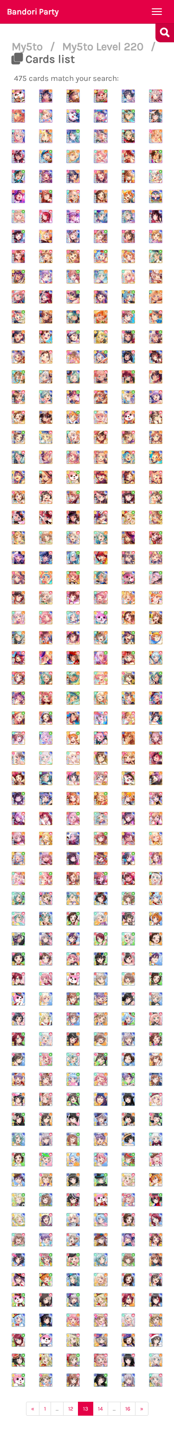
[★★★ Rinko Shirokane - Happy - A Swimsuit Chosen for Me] (155, 718)
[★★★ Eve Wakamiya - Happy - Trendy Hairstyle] (18, 617)
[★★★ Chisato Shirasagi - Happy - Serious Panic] (100, 698)
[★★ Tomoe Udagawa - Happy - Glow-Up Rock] (128, 1299)
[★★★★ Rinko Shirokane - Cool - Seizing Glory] (128, 96)
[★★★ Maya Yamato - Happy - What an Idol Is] (45, 537)
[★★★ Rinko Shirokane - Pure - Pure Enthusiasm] (18, 798)
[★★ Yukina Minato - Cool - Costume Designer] (100, 1119)
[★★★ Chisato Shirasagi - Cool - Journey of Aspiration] (155, 838)
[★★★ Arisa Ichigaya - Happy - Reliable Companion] (155, 818)
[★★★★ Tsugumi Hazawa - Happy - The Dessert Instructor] (100, 196)
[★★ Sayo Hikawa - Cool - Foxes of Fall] (45, 918)
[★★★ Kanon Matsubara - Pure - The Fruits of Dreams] (100, 256)
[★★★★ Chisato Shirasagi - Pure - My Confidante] (18, 216)
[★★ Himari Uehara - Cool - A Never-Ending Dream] (128, 1199)
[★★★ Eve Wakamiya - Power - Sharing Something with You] (73, 537)
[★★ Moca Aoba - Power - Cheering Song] (45, 1159)
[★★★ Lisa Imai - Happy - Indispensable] (128, 738)
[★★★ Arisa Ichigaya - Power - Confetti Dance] (73, 256)
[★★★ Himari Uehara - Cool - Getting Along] (100, 497)
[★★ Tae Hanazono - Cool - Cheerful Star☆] (18, 1059)
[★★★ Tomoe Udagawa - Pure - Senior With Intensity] (128, 377)
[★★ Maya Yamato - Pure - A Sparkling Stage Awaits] (128, 1259)
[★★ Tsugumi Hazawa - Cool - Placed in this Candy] (128, 1059)
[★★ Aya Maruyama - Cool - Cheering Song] (100, 1159)
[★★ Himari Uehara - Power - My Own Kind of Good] (100, 1360)
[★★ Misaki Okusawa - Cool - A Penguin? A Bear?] (45, 1340)
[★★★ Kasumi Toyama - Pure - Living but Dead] (128, 337)
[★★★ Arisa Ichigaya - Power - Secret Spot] (128, 718)
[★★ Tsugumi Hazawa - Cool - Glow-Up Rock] (128, 1279)
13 (85, 1408)
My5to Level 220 (104, 46)
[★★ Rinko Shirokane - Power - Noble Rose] (128, 999)
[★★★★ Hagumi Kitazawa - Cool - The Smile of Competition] (128, 196)
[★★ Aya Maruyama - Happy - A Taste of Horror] (73, 959)
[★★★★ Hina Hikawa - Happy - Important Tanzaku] (100, 216)
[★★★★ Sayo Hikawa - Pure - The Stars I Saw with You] (73, 136)
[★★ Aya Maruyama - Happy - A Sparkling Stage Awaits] (73, 1320)
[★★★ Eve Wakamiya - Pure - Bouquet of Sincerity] (45, 738)
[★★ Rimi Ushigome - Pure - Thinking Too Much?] (155, 1119)
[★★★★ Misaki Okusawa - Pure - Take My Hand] (73, 116)
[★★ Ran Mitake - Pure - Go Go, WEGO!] (18, 1119)
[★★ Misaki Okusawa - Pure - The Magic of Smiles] (18, 1299)
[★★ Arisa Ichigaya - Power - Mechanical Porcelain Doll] (45, 898)
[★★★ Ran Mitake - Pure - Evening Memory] (155, 758)
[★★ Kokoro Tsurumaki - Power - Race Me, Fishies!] (128, 1179)
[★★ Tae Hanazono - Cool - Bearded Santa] (155, 1340)
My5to (28, 46)
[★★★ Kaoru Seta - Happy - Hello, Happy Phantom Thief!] (155, 778)
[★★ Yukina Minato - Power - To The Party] (45, 1139)
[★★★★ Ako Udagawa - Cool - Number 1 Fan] (45, 176)
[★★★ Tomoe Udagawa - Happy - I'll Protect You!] (100, 557)
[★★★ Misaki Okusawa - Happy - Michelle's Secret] (100, 858)
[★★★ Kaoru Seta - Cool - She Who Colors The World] (128, 838)
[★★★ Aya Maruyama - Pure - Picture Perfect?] (73, 577)
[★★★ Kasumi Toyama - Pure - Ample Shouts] (155, 537)
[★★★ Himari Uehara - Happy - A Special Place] (45, 657)
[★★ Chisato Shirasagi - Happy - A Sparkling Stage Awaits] (100, 1279)
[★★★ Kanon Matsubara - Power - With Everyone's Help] (128, 457)
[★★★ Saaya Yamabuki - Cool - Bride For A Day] (18, 758)
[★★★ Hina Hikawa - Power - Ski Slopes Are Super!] (73, 617)
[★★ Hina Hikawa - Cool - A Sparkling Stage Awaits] (100, 1259)
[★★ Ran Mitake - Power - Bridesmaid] (128, 959)
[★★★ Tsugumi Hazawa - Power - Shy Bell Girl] (45, 357)
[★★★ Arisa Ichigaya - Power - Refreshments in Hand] (128, 437)
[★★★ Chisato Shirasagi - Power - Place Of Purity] (73, 758)
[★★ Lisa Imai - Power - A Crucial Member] (73, 1380)
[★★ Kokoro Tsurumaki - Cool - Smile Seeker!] (45, 1019)
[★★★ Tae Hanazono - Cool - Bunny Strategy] (100, 758)
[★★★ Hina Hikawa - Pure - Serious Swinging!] (73, 698)
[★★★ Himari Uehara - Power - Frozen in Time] (155, 477)
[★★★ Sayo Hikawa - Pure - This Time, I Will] (73, 557)
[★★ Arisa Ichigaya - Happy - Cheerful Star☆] (100, 1019)
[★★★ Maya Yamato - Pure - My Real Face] (100, 838)
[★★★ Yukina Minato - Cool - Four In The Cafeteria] (155, 738)
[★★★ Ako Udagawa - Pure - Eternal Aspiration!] (18, 698)
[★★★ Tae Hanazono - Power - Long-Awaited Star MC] (18, 397)
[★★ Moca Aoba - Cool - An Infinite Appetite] (73, 1239)
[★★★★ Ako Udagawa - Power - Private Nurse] (73, 216)
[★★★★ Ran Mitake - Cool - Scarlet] (18, 156)
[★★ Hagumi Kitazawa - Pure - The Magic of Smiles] (45, 1279)
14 (100, 1408)
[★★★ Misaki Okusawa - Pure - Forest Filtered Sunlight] (73, 477)
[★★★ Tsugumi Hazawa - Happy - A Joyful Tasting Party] (128, 617)
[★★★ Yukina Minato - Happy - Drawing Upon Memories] (155, 276)
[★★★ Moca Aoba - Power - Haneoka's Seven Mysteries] (100, 718)
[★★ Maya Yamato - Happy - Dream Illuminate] (100, 1039)
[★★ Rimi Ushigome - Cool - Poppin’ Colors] (18, 1259)
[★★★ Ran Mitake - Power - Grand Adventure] (100, 437)
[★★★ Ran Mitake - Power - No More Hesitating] (128, 878)
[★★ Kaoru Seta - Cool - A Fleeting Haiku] (73, 939)
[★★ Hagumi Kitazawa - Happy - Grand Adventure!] (155, 1179)
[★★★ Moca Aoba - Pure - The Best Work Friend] (128, 657)
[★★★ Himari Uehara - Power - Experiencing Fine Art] (18, 297)
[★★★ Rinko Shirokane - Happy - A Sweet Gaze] (45, 417)
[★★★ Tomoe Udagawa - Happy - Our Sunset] (100, 477)
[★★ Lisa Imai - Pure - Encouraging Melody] (128, 1159)
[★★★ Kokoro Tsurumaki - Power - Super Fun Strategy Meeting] (45, 437)
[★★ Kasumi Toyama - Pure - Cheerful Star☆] (155, 1039)
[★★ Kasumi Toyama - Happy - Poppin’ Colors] (155, 1239)
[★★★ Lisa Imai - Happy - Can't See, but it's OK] (45, 317)
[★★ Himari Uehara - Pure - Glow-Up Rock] (73, 1259)
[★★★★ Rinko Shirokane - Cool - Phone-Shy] (155, 216)
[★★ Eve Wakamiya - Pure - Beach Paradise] (128, 939)
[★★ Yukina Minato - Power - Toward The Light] (45, 939)
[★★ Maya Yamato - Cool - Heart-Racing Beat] (45, 1199)
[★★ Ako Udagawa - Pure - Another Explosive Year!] (128, 1079)
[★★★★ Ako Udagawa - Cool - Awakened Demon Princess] (100, 116)
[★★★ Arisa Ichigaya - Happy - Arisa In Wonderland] (128, 758)
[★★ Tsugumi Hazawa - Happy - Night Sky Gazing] (128, 1340)
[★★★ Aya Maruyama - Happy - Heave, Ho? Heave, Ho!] (100, 678)
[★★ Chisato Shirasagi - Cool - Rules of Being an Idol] (73, 1219)
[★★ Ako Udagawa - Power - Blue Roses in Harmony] (128, 1239)
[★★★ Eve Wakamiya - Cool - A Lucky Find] (155, 878)
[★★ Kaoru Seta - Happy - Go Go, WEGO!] (100, 1099)
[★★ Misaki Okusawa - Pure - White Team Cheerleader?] (18, 1380)
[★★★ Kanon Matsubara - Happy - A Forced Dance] (45, 577)
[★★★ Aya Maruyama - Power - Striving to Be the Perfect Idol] (100, 597)
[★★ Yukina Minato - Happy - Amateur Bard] (100, 1239)
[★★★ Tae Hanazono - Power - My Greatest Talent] (155, 417)
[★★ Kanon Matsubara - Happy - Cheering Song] (73, 1159)
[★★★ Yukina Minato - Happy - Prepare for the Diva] (45, 858)
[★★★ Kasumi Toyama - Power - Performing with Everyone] (73, 597)
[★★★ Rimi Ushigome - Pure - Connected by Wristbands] (73, 337)
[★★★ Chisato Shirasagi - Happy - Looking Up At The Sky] (155, 297)
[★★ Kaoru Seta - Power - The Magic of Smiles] (18, 1279)
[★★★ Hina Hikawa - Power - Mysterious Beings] (100, 818)
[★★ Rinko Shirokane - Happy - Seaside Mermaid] (73, 1179)
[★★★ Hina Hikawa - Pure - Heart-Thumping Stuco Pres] (155, 256)
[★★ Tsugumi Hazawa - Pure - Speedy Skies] (155, 979)
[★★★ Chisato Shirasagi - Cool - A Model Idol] (100, 417)
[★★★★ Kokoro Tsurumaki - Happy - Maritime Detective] (45, 236)
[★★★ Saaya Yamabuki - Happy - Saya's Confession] (18, 577)
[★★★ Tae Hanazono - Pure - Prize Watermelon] (155, 497)
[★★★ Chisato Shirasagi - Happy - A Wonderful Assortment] (73, 437)
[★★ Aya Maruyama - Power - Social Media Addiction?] (45, 979)
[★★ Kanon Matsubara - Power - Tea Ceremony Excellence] (100, 1219)
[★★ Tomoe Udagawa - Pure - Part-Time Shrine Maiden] (18, 1340)
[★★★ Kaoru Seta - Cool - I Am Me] (18, 477)
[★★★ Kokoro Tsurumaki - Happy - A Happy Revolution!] (128, 698)
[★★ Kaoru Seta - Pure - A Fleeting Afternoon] (18, 939)
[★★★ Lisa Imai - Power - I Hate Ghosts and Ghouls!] (128, 537)
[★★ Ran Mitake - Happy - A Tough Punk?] (128, 1119)
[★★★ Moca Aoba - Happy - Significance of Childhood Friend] (18, 838)
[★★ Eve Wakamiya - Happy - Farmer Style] (100, 918)
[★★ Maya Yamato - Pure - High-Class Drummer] (128, 898)
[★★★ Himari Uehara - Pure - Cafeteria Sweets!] (18, 317)
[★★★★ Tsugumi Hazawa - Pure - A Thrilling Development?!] (155, 156)
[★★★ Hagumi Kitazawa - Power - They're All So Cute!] (155, 637)
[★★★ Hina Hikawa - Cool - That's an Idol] (45, 397)
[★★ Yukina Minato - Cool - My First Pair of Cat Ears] (128, 1380)
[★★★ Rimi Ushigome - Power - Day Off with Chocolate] (45, 497)
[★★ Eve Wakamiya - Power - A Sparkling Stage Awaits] (128, 1320)
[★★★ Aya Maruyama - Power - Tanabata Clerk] (100, 738)
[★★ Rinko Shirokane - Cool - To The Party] (128, 1139)
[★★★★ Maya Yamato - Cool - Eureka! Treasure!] (128, 176)
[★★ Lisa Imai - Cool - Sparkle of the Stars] (155, 1079)
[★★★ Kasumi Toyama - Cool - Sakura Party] (73, 798)
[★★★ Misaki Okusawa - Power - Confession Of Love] (128, 778)
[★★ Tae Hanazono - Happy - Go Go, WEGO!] (45, 1119)
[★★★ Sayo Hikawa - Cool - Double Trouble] (73, 838)
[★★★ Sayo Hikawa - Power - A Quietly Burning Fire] (18, 457)
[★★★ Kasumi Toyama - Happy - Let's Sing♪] (18, 497)
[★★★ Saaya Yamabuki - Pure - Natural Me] (128, 317)
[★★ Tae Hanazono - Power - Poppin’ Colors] (155, 1279)
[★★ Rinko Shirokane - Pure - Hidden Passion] (100, 959)
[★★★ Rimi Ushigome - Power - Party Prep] (73, 657)
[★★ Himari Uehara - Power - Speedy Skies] (155, 1019)
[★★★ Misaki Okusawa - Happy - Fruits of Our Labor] (128, 417)
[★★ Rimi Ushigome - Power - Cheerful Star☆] (18, 1019)
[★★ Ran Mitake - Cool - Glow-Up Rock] (155, 1299)
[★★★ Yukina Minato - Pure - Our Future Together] (155, 337)
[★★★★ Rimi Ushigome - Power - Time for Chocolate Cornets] (128, 236)
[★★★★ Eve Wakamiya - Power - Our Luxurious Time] (155, 96)
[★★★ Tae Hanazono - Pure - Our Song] (128, 858)
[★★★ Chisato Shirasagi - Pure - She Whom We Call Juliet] (18, 718)
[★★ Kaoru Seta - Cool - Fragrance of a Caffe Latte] (18, 1179)
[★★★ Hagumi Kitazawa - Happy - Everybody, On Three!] (128, 798)
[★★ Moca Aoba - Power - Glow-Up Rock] (45, 1299)
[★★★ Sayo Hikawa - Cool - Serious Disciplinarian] (73, 377)
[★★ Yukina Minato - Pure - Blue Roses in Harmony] (73, 1299)
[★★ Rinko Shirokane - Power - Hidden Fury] (73, 1119)
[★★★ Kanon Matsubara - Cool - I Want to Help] (155, 698)
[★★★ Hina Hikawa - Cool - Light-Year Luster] (45, 778)
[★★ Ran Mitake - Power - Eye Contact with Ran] (73, 1199)
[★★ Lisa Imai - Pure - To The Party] (73, 1139)
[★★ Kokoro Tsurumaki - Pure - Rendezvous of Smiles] (18, 1199)
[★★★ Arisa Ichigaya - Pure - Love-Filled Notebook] (155, 557)
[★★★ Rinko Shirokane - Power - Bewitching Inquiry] (128, 357)
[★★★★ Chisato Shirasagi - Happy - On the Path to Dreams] (73, 156)
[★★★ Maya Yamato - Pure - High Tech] (18, 377)
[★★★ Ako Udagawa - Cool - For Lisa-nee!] (18, 357)
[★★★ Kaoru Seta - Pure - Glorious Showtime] (73, 397)
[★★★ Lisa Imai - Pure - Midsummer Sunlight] (73, 497)
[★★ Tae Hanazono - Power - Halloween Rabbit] (128, 918)
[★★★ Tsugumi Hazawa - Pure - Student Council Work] (45, 718)
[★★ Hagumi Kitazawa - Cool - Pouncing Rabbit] (155, 918)
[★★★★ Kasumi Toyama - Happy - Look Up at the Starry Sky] (100, 176)
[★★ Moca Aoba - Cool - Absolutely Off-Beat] (100, 979)
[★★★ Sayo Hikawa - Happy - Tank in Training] (18, 637)
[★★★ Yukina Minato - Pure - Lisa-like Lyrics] (100, 657)
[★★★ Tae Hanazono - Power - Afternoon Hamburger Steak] (128, 557)
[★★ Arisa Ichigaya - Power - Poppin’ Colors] (100, 1320)
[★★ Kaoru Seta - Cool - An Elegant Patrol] (155, 959)
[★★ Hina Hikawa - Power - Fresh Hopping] (18, 918)
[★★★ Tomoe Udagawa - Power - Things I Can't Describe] (18, 657)
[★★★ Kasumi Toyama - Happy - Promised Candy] (155, 858)
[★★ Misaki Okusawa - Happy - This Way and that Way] (100, 1199)
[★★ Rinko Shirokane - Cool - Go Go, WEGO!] (128, 1099)
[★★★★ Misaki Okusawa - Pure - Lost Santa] (100, 96)
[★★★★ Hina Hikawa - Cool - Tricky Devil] (128, 136)
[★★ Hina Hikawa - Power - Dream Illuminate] (73, 1059)
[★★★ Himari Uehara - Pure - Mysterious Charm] (73, 818)
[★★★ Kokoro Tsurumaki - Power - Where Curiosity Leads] (100, 337)
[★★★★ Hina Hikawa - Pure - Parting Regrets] (128, 116)
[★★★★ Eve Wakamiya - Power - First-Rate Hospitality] (73, 196)
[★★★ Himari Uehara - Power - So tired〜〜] (100, 377)
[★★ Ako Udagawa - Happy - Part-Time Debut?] (18, 1079)
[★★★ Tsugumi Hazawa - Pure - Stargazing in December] (18, 437)
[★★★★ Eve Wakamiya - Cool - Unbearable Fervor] (18, 136)
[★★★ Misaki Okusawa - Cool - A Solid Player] (128, 577)
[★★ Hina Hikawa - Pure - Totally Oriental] (18, 898)
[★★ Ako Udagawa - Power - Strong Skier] (45, 1239)
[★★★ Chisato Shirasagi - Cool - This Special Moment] (128, 276)
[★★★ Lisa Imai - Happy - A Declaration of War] (155, 437)
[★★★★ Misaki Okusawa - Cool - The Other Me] (18, 96)
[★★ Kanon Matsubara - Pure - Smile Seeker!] (128, 1019)
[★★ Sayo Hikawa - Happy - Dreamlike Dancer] (73, 898)
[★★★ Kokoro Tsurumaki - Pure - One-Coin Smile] (128, 397)
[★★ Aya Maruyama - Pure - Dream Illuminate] (45, 1059)
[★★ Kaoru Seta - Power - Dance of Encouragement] (45, 1219)
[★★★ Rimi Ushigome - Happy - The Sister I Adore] (73, 778)
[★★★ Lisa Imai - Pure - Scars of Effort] (100, 878)
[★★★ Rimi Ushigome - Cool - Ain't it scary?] (100, 297)
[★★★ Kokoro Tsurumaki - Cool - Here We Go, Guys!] (128, 597)
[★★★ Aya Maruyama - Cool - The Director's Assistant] (73, 457)
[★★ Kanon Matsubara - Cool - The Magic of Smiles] (18, 1320)
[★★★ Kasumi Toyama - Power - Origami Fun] (18, 678)
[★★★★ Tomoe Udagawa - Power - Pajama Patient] (45, 216)
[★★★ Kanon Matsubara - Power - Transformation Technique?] (155, 657)
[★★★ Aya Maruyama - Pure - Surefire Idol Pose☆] (45, 878)
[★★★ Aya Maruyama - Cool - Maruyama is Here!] (45, 617)
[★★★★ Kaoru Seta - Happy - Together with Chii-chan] (73, 96)
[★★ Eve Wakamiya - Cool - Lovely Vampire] (155, 1139)
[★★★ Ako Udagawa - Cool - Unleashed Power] (45, 276)
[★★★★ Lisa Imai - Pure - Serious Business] (45, 196)
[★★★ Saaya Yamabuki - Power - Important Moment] (155, 798)
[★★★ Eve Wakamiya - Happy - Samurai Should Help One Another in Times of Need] (18, 878)
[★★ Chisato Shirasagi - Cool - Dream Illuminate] (45, 999)
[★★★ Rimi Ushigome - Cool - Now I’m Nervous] (73, 637)
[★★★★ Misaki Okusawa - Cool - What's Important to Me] (155, 196)
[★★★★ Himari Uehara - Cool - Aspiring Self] (18, 116)
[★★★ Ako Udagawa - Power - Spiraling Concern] (155, 397)
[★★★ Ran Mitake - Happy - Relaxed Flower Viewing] (155, 377)
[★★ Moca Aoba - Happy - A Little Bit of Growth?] (100, 1340)
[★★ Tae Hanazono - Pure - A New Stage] (100, 1059)
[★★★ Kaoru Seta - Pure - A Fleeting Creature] (128, 637)
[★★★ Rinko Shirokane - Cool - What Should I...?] (73, 858)
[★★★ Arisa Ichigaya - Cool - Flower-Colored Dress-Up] (73, 357)
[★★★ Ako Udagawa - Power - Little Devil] (18, 818)
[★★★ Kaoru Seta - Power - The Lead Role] (45, 457)
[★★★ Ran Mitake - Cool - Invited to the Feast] (155, 357)
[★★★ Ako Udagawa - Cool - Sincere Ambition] (45, 798)
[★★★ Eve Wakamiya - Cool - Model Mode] (45, 758)
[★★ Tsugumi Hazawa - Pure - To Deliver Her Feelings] (73, 918)
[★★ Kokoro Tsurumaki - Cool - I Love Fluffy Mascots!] (18, 1219)
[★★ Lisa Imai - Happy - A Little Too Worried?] (155, 1059)
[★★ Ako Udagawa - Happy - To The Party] (100, 1139)
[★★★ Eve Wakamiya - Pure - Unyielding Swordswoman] (155, 577)
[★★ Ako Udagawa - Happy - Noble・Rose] (100, 999)
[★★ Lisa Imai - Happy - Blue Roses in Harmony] (155, 1259)
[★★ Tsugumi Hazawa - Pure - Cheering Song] (18, 1159)
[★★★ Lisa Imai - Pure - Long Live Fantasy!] (73, 276)
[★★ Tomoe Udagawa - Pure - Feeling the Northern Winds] (100, 939)
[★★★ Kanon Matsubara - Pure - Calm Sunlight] (128, 297)
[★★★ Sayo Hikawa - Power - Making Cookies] (45, 678)
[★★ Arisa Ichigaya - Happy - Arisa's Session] (45, 1179)
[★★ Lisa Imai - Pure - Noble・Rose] (73, 999)
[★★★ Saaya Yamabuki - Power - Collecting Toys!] (45, 256)
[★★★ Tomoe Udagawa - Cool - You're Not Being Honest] (45, 818)
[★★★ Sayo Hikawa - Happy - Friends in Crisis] (100, 276)
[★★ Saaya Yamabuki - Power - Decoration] (45, 1079)
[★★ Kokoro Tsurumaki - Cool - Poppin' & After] (45, 1360)
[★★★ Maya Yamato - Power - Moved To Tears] (18, 738)
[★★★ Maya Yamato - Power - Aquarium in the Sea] (155, 317)
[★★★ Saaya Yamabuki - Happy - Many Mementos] (45, 637)
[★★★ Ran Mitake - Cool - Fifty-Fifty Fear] (73, 718)
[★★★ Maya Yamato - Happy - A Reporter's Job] (100, 637)
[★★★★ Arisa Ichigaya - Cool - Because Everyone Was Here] (45, 116)
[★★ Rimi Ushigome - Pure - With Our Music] (18, 959)
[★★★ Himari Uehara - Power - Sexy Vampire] (45, 698)
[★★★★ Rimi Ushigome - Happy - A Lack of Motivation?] (73, 176)
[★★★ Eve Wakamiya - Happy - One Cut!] (45, 377)
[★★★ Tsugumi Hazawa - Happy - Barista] (73, 517)
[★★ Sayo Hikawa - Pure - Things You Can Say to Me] (100, 1179)
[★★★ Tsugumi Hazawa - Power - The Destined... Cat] (18, 417)
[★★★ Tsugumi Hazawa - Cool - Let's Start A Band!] (18, 778)
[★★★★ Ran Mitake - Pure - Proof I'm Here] (18, 236)
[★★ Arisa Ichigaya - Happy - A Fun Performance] (155, 1320)
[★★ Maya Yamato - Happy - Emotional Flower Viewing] (128, 979)
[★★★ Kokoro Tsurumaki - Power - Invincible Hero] (45, 838)
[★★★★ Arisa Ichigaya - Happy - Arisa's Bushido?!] (155, 136)
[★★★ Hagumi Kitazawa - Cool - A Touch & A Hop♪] (128, 256)
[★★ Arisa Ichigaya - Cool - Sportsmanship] (45, 1380)
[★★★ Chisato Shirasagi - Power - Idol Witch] (45, 477)
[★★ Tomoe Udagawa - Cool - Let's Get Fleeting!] (155, 1219)
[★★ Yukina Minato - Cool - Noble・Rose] (128, 1039)
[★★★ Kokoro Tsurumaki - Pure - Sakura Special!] (100, 798)
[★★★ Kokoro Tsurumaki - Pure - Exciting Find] (128, 517)
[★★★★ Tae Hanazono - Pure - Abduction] (18, 176)
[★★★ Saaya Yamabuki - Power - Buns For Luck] (100, 778)
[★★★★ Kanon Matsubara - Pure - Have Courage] (45, 156)
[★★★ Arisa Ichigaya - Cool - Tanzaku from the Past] (18, 537)
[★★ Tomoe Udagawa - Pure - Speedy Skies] (18, 1039)
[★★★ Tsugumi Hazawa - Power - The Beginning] (73, 878)
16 (127, 1408)
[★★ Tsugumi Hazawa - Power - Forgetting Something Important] (128, 1219)
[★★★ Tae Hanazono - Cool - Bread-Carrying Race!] (128, 678)
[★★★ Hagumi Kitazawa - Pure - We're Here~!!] (73, 417)
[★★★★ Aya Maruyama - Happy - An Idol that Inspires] (100, 156)
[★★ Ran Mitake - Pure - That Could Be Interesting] (155, 1199)
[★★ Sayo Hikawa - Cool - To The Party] (18, 1139)
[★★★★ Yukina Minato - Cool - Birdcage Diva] (73, 236)
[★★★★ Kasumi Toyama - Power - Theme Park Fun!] (18, 256)
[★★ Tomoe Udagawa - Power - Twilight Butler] (18, 979)
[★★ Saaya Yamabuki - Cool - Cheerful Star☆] (73, 1019)
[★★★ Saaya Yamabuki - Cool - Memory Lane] (100, 397)
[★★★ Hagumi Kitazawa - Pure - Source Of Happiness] (73, 738)
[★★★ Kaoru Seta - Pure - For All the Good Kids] (18, 276)
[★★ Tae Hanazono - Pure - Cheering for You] (73, 1099)
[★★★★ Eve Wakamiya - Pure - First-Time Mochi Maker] (155, 176)
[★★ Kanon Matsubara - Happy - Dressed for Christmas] (155, 898)
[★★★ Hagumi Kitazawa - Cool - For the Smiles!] (155, 457)
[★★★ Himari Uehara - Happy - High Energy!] (100, 457)
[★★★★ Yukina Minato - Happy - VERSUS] (100, 136)
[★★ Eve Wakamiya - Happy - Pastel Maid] (155, 1360)
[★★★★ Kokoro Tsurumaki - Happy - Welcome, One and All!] (45, 136)
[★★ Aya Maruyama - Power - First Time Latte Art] (155, 1159)
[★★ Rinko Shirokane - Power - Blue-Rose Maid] (128, 1360)
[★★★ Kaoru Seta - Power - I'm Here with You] (100, 517)
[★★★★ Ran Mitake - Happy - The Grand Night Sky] (18, 196)
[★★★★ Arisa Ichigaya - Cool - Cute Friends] (155, 236)
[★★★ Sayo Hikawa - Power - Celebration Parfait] (73, 317)
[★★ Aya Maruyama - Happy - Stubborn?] (100, 1079)
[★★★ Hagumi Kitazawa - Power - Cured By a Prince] (155, 597)
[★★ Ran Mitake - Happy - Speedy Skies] (73, 1039)
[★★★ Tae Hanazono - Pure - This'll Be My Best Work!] (73, 297)
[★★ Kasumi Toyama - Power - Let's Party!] (45, 959)
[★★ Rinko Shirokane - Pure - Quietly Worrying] (100, 1380)
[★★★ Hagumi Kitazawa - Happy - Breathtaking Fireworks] (100, 317)
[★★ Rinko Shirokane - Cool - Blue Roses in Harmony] (45, 1320)
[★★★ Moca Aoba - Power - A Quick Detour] (45, 597)
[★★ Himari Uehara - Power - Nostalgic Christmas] (45, 1099)
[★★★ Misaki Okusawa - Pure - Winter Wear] (100, 617)
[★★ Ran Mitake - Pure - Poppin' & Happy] (18, 1360)
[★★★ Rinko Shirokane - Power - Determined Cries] (45, 557)
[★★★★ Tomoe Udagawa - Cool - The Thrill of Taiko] (128, 156)
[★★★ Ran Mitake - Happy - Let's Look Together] (18, 337)
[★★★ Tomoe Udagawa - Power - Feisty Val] (45, 517)
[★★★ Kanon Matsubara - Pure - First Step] (18, 858)
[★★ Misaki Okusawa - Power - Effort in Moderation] (73, 979)
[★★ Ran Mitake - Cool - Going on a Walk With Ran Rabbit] (100, 898)
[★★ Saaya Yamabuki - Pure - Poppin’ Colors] (45, 1259)
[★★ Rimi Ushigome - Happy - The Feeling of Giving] (18, 1099)
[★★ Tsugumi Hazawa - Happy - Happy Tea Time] (155, 939)
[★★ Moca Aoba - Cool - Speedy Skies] (155, 999)
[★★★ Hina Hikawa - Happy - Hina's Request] (100, 537)
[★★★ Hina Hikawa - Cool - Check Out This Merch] (100, 577)
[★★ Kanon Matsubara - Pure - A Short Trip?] (73, 1079)
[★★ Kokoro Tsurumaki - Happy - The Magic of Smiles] (100, 1299)
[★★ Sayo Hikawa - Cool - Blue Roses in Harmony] (73, 1279)
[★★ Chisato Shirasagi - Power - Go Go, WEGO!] (155, 1099)
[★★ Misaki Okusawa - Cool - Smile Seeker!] (18, 999)
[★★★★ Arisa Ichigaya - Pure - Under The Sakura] (100, 236)
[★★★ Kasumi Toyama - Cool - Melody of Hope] (45, 337)
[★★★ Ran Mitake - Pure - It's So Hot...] (128, 497)
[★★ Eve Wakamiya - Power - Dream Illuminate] (45, 1039)
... (57, 1408)
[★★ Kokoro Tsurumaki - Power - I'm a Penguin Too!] (73, 1340)
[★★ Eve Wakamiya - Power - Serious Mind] (155, 1380)
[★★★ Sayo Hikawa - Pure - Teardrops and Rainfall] (155, 678)
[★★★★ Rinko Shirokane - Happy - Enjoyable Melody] (45, 96)
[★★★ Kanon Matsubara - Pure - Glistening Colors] (100, 357)
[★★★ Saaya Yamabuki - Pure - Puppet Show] (155, 517)
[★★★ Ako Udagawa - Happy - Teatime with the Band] (18, 557)
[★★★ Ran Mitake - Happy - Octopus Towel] (18, 597)
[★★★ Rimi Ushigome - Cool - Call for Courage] (128, 818)
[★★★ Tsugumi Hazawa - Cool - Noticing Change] (128, 477)
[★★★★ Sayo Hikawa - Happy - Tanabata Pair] (128, 216)
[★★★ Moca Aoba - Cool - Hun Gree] (18, 517)
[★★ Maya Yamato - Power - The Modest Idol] (18, 1239)
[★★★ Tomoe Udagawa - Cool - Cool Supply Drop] (45, 297)
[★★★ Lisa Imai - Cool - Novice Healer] (155, 617)
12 (70, 1408)
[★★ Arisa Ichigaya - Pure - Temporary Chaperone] (73, 1360)
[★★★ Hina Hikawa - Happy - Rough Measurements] (73, 678)
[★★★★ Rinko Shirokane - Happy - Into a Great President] (155, 116)
